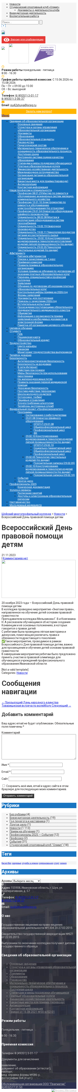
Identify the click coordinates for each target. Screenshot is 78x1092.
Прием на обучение (22, 831)
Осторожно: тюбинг (30, 397)
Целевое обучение (21, 328)
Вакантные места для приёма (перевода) (43, 181)
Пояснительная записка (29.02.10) (54, 475)
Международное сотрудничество (38, 172)
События (23, 478)
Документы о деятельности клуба (38, 10)
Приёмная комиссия (30, 262)
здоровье (16, 863)
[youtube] (4, 25)
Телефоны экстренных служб (36, 406)
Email (6, 771)
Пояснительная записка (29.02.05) (54, 463)
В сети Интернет (28, 367)
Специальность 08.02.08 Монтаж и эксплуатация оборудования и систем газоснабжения (41, 220)
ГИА (20, 334)
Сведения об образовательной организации (37, 121)
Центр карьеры (27, 346)
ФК (35, 433)
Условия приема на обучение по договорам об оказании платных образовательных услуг (46, 273)
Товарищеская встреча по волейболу (36, 705)
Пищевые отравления (31, 400)
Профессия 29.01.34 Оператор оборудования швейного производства (45, 213)
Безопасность (18, 358)
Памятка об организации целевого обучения (45, 325)
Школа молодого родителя (34, 394)
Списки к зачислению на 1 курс (36, 259)
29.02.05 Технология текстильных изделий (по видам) (46, 459)
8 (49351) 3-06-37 (13, 98)
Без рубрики (18, 814)
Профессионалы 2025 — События (31, 834)
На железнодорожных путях (35, 379)
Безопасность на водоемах (34, 364)
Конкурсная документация (34, 487)
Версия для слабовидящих (26, 39)
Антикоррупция (27, 184)
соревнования (46, 863)
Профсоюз (16, 838)
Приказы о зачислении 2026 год (37, 301)
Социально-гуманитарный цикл (53, 448)
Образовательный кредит (34, 340)
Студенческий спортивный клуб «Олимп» (34, 7)
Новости (15, 4)
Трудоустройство (20, 343)
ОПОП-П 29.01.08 (44, 424)
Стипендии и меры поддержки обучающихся (45, 163)
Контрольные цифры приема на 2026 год (43, 292)
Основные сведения (30, 124)
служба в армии (30, 863)
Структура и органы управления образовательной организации (37, 129)
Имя (5, 764)
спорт (56, 863)
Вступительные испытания (34, 304)
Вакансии (23, 349)
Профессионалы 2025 (23, 484)
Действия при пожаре (31, 370)
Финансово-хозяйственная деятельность (43, 169)
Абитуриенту (17, 253)
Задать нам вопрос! (39, 111)
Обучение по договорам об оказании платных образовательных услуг (46, 288)
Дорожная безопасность (33, 388)
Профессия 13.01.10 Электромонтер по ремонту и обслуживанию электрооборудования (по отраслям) (42, 205)
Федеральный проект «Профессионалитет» (36, 409)
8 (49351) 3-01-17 (26, 95)
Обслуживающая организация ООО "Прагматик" (34, 1084)
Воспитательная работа (24, 16)
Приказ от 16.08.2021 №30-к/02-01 (32, 1011)
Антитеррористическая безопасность (41, 361)
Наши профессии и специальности (31, 190)
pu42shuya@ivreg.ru (23, 105)
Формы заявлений (29, 295)
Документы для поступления (35, 298)
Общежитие (25, 313)
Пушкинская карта (29, 337)
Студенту (15, 331)
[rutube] (3, 32)
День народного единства (30, 702)
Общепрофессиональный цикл (52, 427)
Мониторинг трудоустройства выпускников (45, 352)
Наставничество (20, 502)
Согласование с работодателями (46, 415)
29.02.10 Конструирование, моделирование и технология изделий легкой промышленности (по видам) (49, 439)
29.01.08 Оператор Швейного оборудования (43, 420)
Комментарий (11, 732)
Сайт (5, 778)
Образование (26, 136)
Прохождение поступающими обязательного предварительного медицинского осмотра (45, 309)
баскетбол (6, 863)
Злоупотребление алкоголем (36, 403)
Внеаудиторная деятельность (28, 13)
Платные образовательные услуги (39, 166)
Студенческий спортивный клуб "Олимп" (36, 845)
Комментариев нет (15, 558)
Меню (5, 115)
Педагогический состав (32, 145)
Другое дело (25, 481)
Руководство (26, 142)
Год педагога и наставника (27, 821)
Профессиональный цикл (49, 430)
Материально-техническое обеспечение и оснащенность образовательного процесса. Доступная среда (45, 151)
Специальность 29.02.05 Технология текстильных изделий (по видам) (39, 249)
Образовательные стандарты (36, 139)
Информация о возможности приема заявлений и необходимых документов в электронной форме (43, 319)
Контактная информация (33, 187)
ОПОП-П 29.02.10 (44, 445)
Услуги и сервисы (20, 490)
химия (63, 863)
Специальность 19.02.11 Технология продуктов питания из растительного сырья (46, 234)
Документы (25, 133)
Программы (25, 412)
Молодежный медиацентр (26, 505)
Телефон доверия (20, 355)
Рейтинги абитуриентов (32, 256)
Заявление (24, 283)
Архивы (7, 881)
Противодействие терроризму (37, 391)
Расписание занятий (30, 493)
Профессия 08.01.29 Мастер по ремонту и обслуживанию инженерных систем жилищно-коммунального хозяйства (46, 196)
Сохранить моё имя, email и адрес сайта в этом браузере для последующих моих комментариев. (35, 787)
